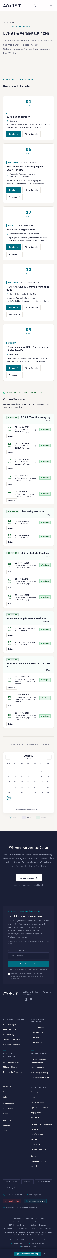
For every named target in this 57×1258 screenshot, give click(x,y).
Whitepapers (8, 1103)
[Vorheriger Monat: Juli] (8, 757)
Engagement (36, 1112)
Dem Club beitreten (28, 964)
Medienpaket (36, 1144)
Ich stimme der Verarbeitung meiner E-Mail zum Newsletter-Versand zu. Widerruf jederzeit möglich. (27, 976)
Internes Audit (37, 1032)
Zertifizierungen (37, 1102)
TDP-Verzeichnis (39, 1222)
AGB (37, 1219)
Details (12, 134)
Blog (5, 1092)
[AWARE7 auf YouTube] (31, 999)
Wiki (5, 1097)
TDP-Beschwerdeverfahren (18, 1225)
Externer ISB (36, 1037)
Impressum (17, 1219)
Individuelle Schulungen (13, 1072)
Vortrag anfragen (27, 878)
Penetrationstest (10, 1029)
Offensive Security (14, 1019)
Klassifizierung (22, 1228)
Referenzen (35, 1117)
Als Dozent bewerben (37, 1201)
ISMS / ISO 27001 (38, 1027)
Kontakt (34, 1156)
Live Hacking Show (11, 1062)
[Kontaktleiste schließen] (52, 1254)
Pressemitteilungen (39, 1149)
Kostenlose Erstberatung (28, 1254)
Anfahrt (34, 1166)
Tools (5, 1130)
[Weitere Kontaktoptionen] (44, 1254)
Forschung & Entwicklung (41, 1124)
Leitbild (33, 1225)
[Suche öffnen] (35, 6)
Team (33, 1097)
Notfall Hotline (13, 1201)
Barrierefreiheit (9, 1228)
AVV (42, 1219)
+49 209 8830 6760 (14, 1194)
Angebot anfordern (38, 1161)
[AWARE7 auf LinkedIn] (26, 999)
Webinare (7, 1120)
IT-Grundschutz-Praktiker (35, 552)
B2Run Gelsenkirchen (18, 116)
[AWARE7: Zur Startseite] (12, 5)
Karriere (34, 1139)
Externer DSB (36, 1042)
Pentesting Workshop (33, 511)
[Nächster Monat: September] (49, 757)
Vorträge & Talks (37, 1134)
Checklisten (8, 1108)
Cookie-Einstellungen (45, 1228)
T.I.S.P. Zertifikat (37, 1068)
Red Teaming (8, 1034)
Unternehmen (38, 1087)
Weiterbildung (39, 1054)
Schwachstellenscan (11, 1039)
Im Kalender (33, 134)
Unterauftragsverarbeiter (21, 1222)
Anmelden (13, 197)
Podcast (6, 1125)
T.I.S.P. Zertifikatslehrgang (35, 417)
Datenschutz (15, 978)
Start (4, 22)
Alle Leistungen (9, 1024)
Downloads (7, 1113)
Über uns (34, 1092)
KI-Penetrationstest (11, 1044)
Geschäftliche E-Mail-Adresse (18, 951)
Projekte (34, 1129)
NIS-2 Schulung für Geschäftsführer (26, 618)
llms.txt (32, 1228)
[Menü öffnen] (51, 6)
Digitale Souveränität (39, 1107)
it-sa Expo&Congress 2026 (21, 229)
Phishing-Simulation (11, 1067)
